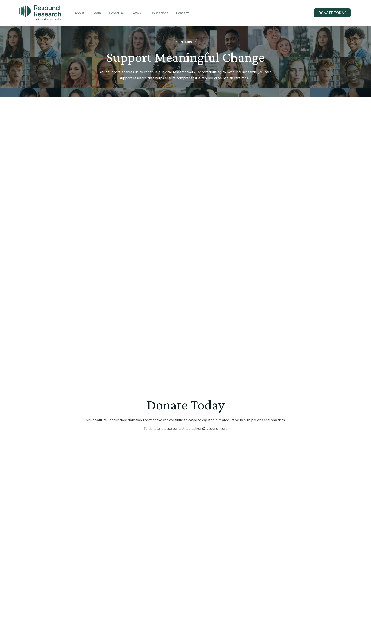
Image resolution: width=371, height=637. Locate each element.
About (79, 13)
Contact (182, 13)
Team (96, 13)
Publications (158, 13)
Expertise (116, 13)
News (136, 13)
